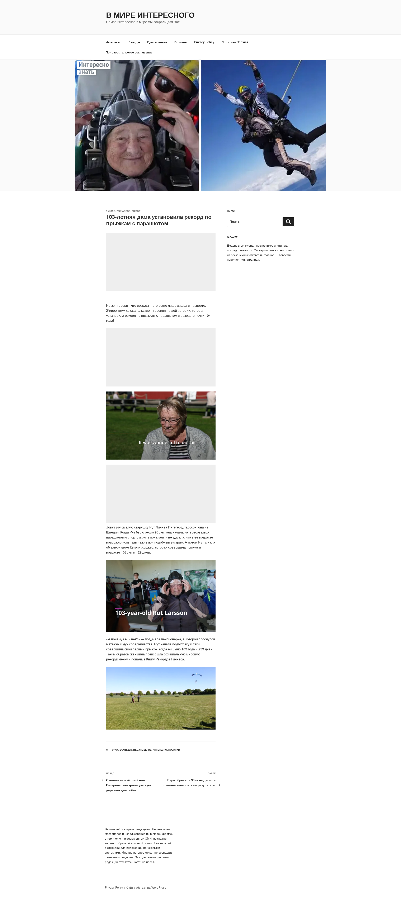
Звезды (134, 42)
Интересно (113, 42)
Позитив (180, 42)
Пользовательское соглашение (129, 52)
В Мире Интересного (150, 14)
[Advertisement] (161, 262)
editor (136, 211)
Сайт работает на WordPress (146, 887)
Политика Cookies (235, 42)
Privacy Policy (204, 42)
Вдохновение (157, 42)
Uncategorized (122, 749)
